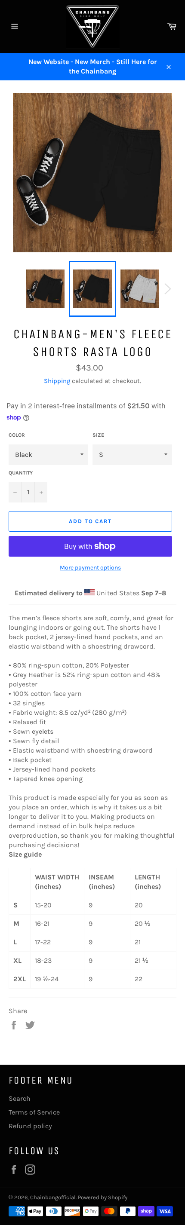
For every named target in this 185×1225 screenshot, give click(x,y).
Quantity (21, 473)
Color (17, 435)
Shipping (57, 381)
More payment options (90, 567)
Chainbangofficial (53, 1197)
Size (98, 435)
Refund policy (30, 1126)
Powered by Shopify (102, 1197)
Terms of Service (34, 1112)
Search (20, 1098)
